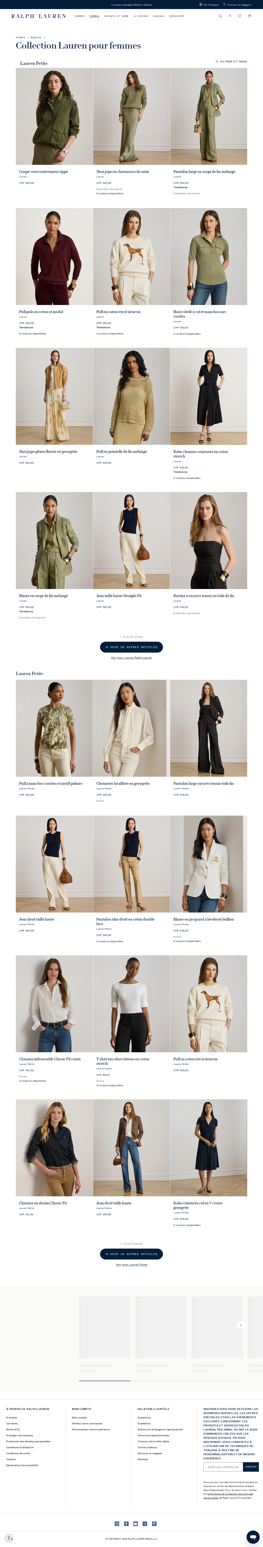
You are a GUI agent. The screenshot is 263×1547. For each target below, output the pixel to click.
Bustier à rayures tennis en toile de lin (203, 596)
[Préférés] (239, 16)
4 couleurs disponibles (187, 941)
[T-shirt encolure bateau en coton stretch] (131, 1003)
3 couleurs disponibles (109, 941)
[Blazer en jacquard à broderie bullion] (208, 864)
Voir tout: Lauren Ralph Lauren (131, 657)
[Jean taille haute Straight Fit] (131, 540)
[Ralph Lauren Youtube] (135, 1523)
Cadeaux (158, 16)
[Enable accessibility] (9, 1538)
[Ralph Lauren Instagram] (117, 1523)
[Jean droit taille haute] (54, 864)
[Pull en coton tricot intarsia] (131, 256)
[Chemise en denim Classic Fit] (54, 1147)
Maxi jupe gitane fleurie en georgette (48, 451)
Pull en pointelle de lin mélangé (121, 451)
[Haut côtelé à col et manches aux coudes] (208, 256)
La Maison (141, 16)
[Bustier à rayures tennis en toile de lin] (208, 540)
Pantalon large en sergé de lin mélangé (204, 171)
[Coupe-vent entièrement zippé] (54, 116)
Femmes (94, 16)
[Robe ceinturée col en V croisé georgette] (208, 1147)
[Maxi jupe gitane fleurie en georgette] (54, 396)
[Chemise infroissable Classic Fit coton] (54, 1003)
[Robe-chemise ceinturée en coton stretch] (208, 396)
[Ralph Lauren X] (145, 1523)
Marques (36, 37)
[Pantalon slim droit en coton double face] (131, 864)
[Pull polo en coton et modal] (54, 256)
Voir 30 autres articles (133, 647)
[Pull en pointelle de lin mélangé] (131, 396)
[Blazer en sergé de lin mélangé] (54, 540)
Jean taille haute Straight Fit (119, 596)
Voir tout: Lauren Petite (131, 1264)
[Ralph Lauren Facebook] (126, 1523)
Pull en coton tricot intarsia (118, 312)
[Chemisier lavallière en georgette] (131, 728)
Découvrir (177, 16)
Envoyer (251, 1466)
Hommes (80, 16)
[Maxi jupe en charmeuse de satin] (131, 116)
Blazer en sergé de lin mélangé (43, 596)
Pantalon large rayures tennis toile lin (203, 783)
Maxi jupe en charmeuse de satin (122, 171)
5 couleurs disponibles (109, 193)
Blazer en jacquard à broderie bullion (203, 919)
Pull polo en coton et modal (41, 312)
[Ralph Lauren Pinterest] (154, 1523)
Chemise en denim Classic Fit (43, 1203)
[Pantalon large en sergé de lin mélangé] (208, 116)
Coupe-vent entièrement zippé (43, 171)
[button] (209, 4)
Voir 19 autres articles (133, 1254)
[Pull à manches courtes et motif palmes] (54, 728)
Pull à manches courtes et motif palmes (50, 783)
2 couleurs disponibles (109, 333)
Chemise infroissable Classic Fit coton (50, 1059)
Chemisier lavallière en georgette (123, 783)
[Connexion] (230, 15)
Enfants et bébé (116, 16)
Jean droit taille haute (36, 919)
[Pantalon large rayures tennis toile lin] (208, 728)
